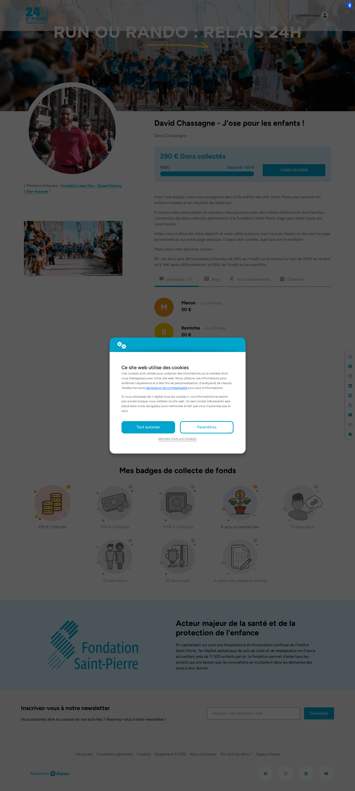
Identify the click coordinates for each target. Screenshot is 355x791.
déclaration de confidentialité (166, 388)
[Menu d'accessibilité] (350, 5)
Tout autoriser (148, 427)
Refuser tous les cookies (177, 439)
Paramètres (206, 427)
